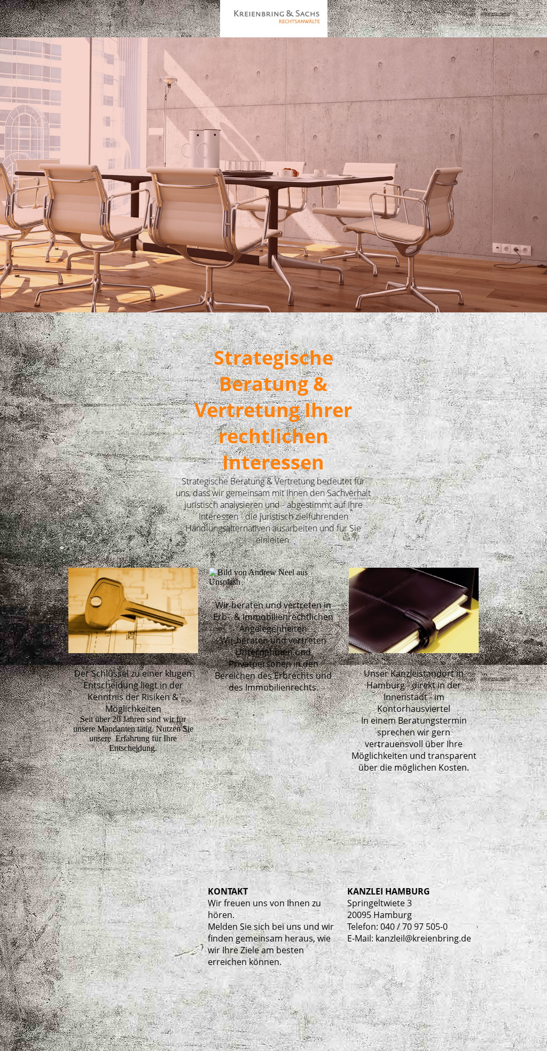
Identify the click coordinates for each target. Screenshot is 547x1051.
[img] (273, 18)
